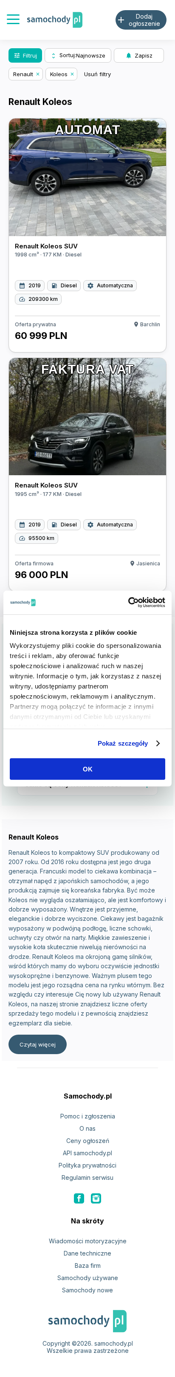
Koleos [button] (59, 74)
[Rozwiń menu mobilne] (13, 20)
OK (88, 768)
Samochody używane (87, 1277)
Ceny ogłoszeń (87, 1140)
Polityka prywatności (87, 1165)
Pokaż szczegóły (123, 743)
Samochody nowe (87, 1290)
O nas (87, 1128)
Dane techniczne (87, 1253)
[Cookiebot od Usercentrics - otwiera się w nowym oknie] (128, 602)
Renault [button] (23, 74)
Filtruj (25, 55)
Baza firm (88, 1265)
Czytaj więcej (38, 1044)
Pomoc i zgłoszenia (87, 1116)
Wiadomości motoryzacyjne (88, 1241)
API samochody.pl (87, 1153)
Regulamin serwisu (87, 1177)
